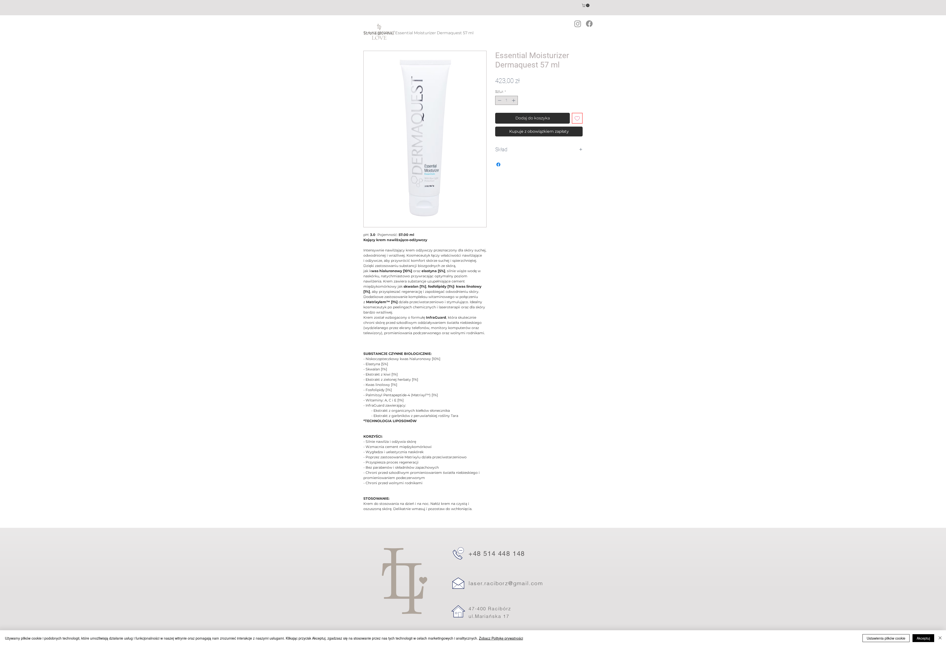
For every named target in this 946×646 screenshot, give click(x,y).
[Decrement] (499, 100)
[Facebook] (589, 23)
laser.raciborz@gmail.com (506, 583)
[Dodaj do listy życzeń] (577, 118)
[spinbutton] (506, 100)
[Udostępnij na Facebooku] (498, 164)
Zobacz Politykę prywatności (501, 638)
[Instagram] (577, 23)
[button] (586, 5)
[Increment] (514, 100)
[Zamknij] (940, 638)
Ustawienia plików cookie (886, 638)
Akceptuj (923, 638)
